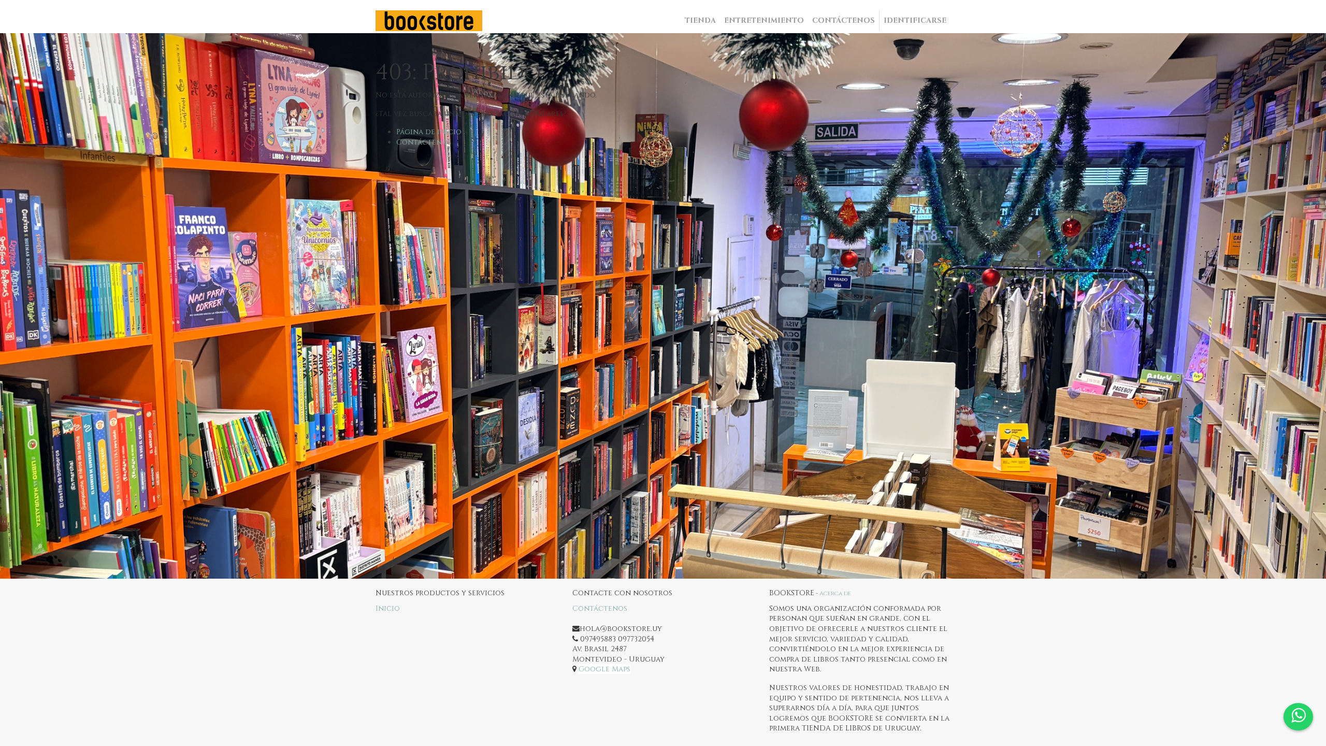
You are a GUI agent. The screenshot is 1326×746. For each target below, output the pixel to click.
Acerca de (835, 593)
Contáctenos (423, 142)
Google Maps (604, 669)
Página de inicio (429, 132)
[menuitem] (700, 20)
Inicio (388, 608)
